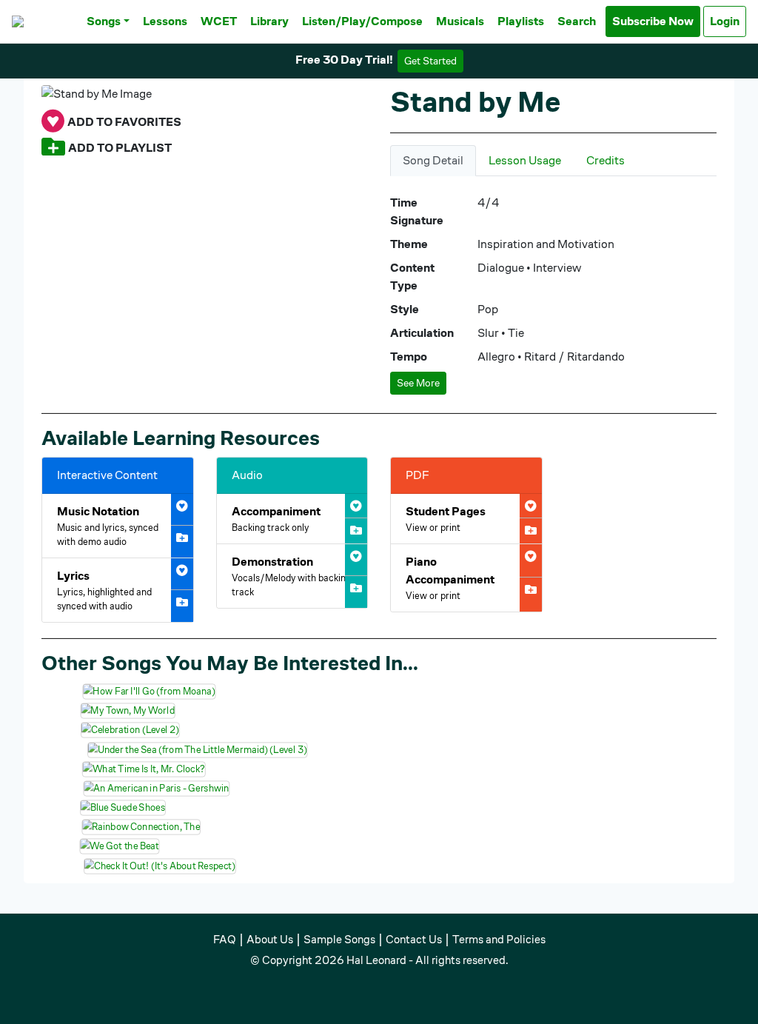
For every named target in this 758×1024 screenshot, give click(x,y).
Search (576, 21)
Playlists (520, 21)
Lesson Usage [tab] (525, 160)
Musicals (460, 21)
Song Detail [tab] (433, 160)
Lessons (165, 21)
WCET (219, 21)
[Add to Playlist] (53, 148)
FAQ (224, 939)
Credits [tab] (605, 160)
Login (724, 21)
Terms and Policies (499, 939)
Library (269, 21)
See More (418, 383)
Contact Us (414, 939)
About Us (269, 939)
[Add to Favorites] (52, 122)
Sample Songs (339, 939)
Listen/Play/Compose (362, 21)
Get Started (430, 61)
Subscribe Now (653, 21)
